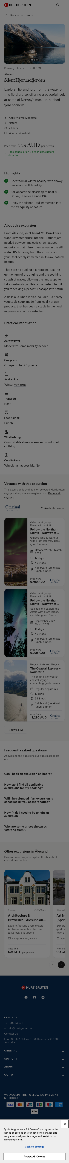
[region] (34, 1141)
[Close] (65, 1124)
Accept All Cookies (34, 1156)
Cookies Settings (34, 1146)
